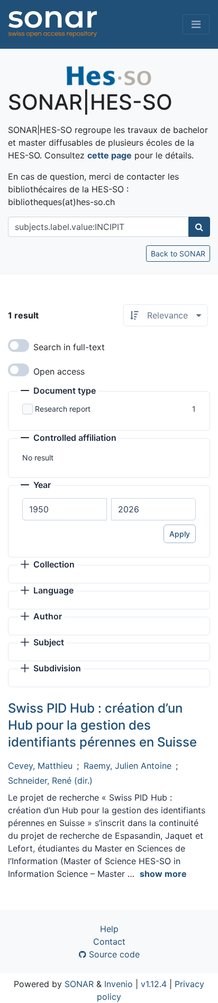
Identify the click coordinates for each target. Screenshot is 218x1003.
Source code (113, 954)
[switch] (18, 345)
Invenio (118, 984)
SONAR (79, 984)
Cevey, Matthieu (40, 765)
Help (109, 929)
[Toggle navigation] (196, 24)
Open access (59, 371)
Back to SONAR (178, 253)
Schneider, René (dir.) (50, 780)
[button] (58, 391)
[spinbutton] (64, 509)
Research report (62, 408)
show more (163, 873)
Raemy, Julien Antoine (127, 765)
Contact (109, 941)
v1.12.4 (154, 984)
